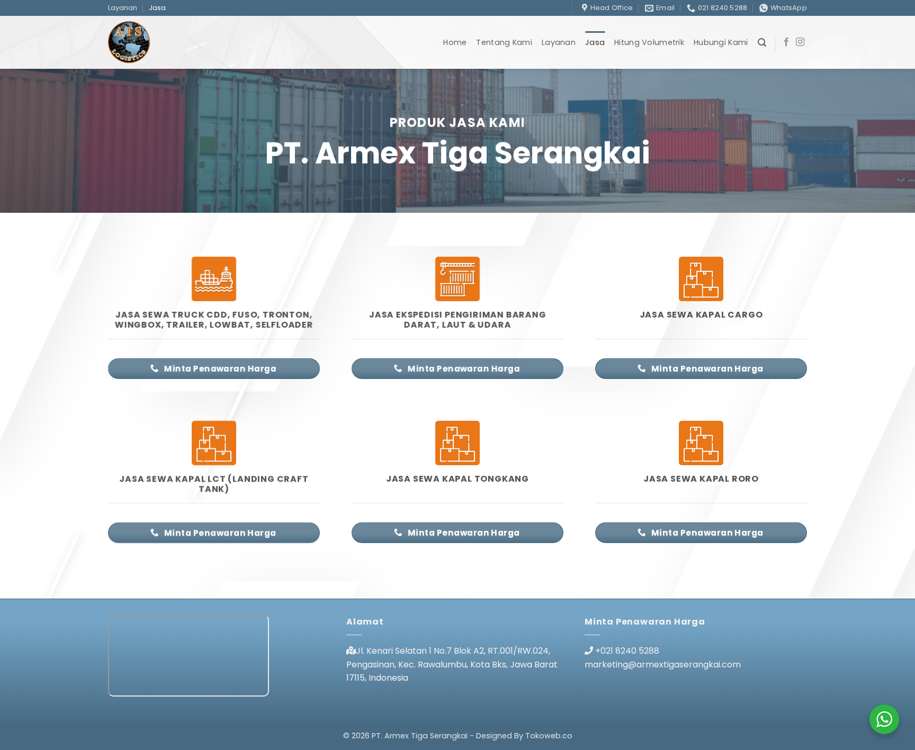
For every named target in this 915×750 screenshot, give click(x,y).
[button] (762, 42)
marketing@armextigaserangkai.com (663, 664)
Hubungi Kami (721, 42)
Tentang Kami (504, 42)
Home (455, 42)
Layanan (122, 7)
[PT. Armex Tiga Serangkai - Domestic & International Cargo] (165, 42)
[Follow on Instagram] (800, 42)
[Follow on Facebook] (786, 42)
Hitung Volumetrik (649, 42)
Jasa (157, 7)
